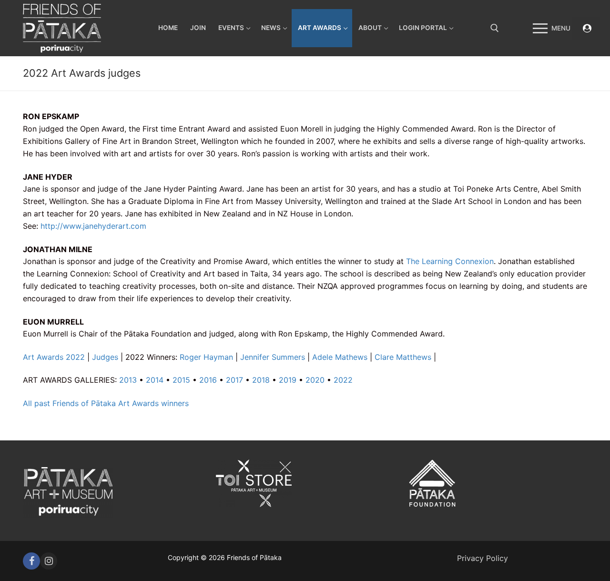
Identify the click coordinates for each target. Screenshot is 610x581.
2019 (287, 380)
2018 (261, 380)
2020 (315, 380)
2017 (234, 380)
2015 (181, 380)
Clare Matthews (403, 357)
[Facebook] (31, 561)
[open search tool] (494, 28)
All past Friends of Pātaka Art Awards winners (106, 403)
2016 (208, 380)
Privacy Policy (482, 558)
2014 (154, 380)
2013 (128, 380)
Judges (105, 357)
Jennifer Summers (272, 357)
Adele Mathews (339, 357)
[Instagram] (48, 561)
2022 (343, 380)
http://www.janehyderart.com (93, 226)
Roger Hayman (206, 357)
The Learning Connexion (450, 261)
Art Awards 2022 (54, 357)
